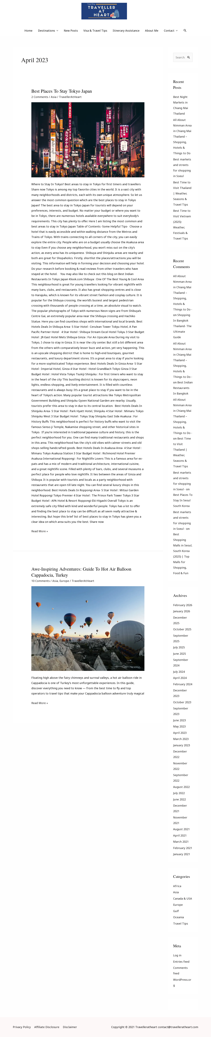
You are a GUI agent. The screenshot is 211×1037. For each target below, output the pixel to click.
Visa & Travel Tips (95, 30)
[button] (185, 30)
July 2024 (179, 671)
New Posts (71, 30)
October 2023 (182, 702)
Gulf (176, 911)
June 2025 (179, 653)
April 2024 (180, 678)
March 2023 (181, 739)
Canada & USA (182, 898)
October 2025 (182, 629)
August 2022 (181, 787)
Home (28, 30)
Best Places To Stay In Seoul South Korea (182, 500)
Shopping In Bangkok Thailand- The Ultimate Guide (182, 326)
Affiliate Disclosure (46, 1027)
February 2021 (182, 848)
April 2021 (180, 835)
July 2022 (179, 793)
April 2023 (180, 733)
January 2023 (181, 745)
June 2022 (179, 799)
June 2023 (179, 720)
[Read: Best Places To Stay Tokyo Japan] (87, 139)
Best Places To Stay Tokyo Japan (61, 91)
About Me (151, 30)
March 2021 (181, 841)
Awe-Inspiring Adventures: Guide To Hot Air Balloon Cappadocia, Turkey (81, 572)
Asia (53, 97)
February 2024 (182, 684)
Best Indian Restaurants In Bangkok (183, 387)
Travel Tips (180, 923)
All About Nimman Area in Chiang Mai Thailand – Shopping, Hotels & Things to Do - (182, 292)
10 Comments (40, 581)
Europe (64, 581)
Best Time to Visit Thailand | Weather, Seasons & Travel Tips (182, 193)
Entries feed (181, 961)
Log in (177, 955)
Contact (169, 30)
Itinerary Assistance (126, 30)
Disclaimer (70, 1027)
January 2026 (181, 611)
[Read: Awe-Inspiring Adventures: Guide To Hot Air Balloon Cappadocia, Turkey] (87, 628)
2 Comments (39, 97)
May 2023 (179, 726)
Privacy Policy (22, 1027)
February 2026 (182, 605)
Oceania (178, 917)
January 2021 (181, 854)
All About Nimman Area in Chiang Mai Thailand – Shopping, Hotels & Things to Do (182, 136)
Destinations (46, 30)
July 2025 (179, 647)
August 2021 (181, 829)
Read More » (39, 531)
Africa (177, 886)
